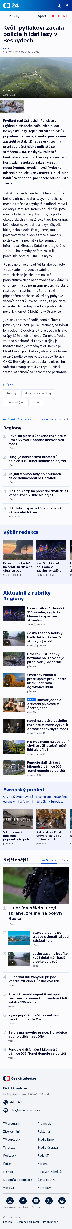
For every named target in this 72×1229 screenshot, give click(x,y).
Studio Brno (46, 1139)
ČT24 (6, 48)
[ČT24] (11, 5)
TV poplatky (11, 1139)
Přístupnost (50, 1222)
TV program (11, 1123)
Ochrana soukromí (27, 1222)
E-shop (8, 1172)
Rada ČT (43, 1155)
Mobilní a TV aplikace (17, 1180)
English (7, 1222)
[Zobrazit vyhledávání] (58, 5)
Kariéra (43, 1163)
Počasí (7, 1163)
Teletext (9, 1147)
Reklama (44, 1131)
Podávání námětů (50, 1172)
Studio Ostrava (48, 1147)
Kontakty (44, 1188)
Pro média (45, 1123)
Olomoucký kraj (16, 402)
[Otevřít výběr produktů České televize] (67, 5)
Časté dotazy (46, 1180)
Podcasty (9, 1155)
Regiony (11, 393)
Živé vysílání (11, 1131)
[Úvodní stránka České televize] (20, 1078)
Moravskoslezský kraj (38, 393)
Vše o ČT (9, 1188)
